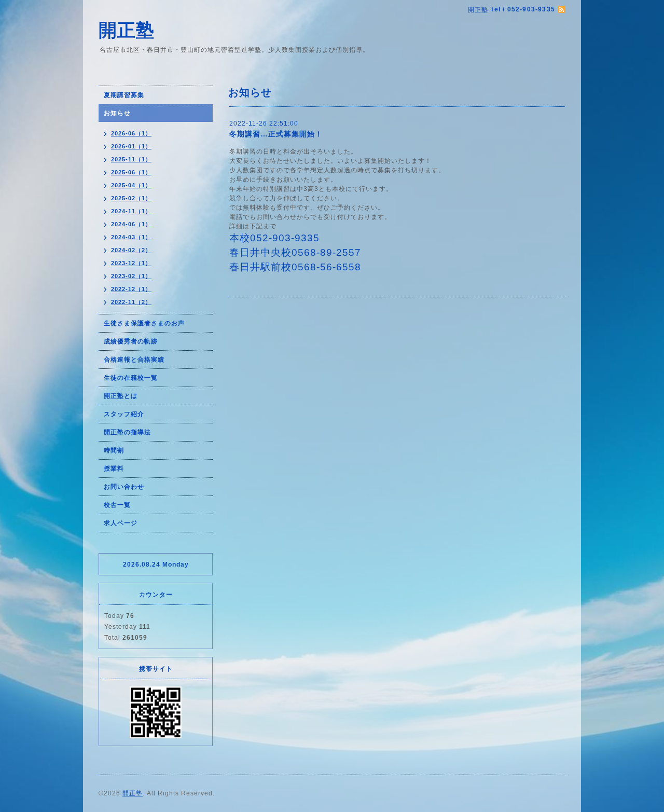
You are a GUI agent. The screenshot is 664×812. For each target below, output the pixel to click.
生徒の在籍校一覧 (131, 377)
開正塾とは (120, 396)
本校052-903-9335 (274, 237)
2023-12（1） (131, 263)
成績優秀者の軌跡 (131, 341)
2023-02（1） (131, 276)
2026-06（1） (131, 133)
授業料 (114, 468)
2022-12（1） (131, 289)
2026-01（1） (131, 146)
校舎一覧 (117, 504)
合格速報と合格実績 (134, 359)
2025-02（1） (131, 198)
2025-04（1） (131, 185)
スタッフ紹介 (124, 414)
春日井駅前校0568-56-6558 (295, 267)
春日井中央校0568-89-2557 (295, 252)
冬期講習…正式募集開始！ (276, 134)
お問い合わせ (124, 486)
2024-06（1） (131, 224)
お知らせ (117, 113)
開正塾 (127, 30)
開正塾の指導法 (127, 432)
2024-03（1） (131, 237)
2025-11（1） (131, 159)
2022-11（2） (131, 302)
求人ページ (120, 523)
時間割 (114, 450)
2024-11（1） (131, 211)
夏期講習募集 (124, 95)
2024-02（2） (131, 250)
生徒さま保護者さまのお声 (144, 323)
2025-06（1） (131, 172)
